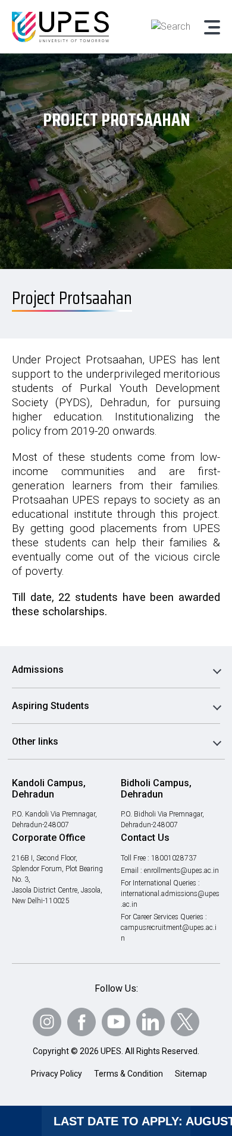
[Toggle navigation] (211, 27)
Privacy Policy (56, 1073)
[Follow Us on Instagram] (47, 1022)
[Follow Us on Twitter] (185, 1022)
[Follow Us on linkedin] (150, 1022)
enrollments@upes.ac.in (181, 870)
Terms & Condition (128, 1073)
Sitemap (191, 1073)
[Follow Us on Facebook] (81, 1022)
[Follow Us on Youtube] (116, 1022)
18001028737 (174, 858)
